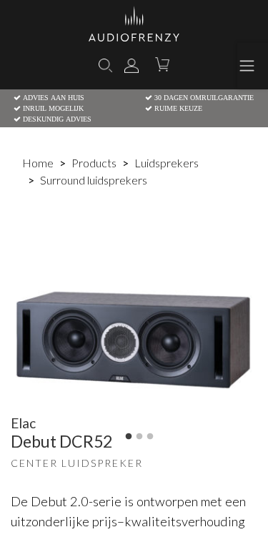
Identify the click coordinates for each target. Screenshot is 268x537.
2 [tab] (139, 437)
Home (38, 162)
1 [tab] (128, 437)
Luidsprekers (166, 162)
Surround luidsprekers (93, 180)
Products (93, 162)
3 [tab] (150, 437)
